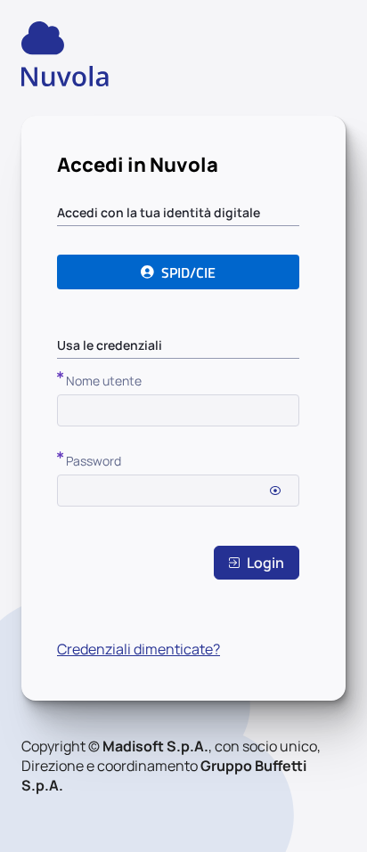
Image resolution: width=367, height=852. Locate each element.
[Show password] (275, 490)
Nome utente (104, 380)
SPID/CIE (188, 272)
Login (265, 562)
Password (93, 460)
